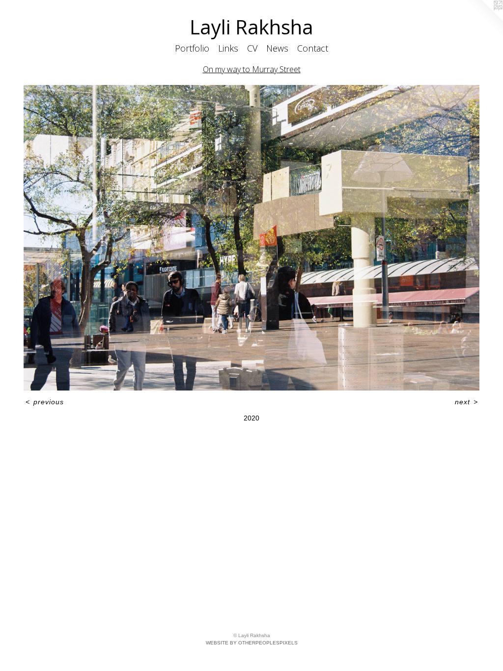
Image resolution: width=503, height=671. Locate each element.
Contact (312, 48)
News (277, 48)
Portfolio (192, 48)
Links (228, 48)
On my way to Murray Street (252, 69)
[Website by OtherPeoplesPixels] (483, 19)
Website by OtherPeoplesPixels (252, 642)
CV (252, 48)
